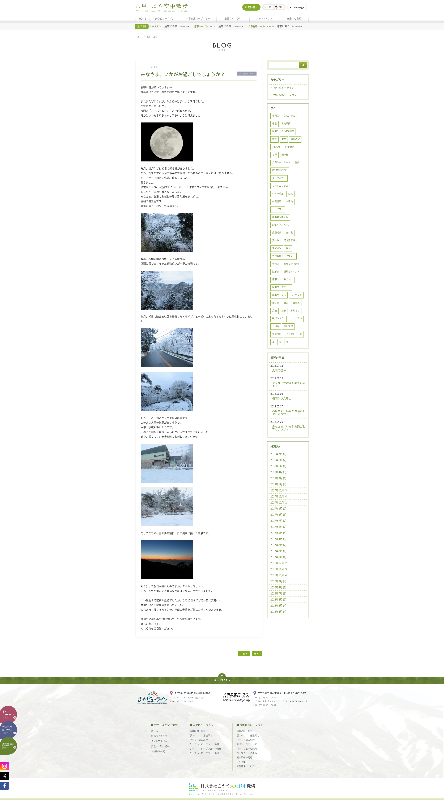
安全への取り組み (160, 746)
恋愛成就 (276, 232)
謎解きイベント (292, 271)
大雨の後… (279, 370)
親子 (288, 248)
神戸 (274, 138)
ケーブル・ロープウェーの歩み (205, 753)
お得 (274, 154)
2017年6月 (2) (278, 527)
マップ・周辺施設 (199, 739)
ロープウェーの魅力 (247, 748)
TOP (137, 36)
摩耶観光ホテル (280, 216)
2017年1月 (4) (278, 557)
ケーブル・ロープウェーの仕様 (205, 748)
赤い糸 (289, 232)
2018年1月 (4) (278, 484)
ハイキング (296, 294)
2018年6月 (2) (278, 460)
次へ (256, 653)
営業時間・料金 (198, 730)
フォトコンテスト (281, 185)
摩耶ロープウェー (281, 287)
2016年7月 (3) (278, 593)
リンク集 (241, 761)
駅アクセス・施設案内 (201, 735)
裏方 (286, 302)
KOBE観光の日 (279, 170)
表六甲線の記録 (244, 757)
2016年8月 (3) (278, 587)
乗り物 (275, 302)
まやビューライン (164, 18)
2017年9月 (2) (278, 508)
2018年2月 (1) (278, 478)
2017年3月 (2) (278, 545)
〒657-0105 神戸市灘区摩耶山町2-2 (192, 693)
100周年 (276, 146)
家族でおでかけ (292, 263)
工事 (283, 310)
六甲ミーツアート (281, 162)
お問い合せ (251, 7)
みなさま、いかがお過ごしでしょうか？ (288, 412)
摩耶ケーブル (279, 294)
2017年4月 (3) (278, 539)
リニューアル (295, 318)
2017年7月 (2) (278, 520)
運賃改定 (295, 138)
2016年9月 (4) (278, 581)
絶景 (274, 123)
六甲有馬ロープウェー (198, 18)
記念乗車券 (289, 240)
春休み (275, 263)
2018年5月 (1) (278, 466)
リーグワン (278, 209)
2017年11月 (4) (279, 496)
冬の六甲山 (289, 115)
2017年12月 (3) (279, 490)
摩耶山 (275, 279)
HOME (142, 18)
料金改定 (289, 146)
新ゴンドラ (278, 318)
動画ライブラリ (232, 18)
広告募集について (246, 766)
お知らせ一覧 (158, 751)
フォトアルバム (264, 18)
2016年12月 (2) (279, 563)
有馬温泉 (276, 201)
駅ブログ (152, 36)
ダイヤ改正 (278, 193)
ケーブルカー (279, 177)
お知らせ (295, 310)
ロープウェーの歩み (247, 753)
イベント (290, 333)
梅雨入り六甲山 (282, 398)
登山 (297, 162)
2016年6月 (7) (278, 599)
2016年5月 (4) (278, 605)
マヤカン (276, 248)
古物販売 (286, 123)
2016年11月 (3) (279, 569)
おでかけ (288, 279)
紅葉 (290, 193)
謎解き (275, 271)
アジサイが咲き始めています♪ (288, 384)
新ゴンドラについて (247, 744)
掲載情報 (276, 333)
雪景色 (275, 115)
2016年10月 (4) (279, 575)
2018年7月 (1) (278, 454)
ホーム (154, 730)
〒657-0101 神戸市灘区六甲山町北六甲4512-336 (282, 693)
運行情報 (288, 326)
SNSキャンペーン (281, 224)
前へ (244, 653)
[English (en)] (279, 7)
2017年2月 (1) (278, 551)
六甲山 (289, 201)
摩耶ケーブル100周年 (283, 131)
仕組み (275, 326)
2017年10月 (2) (279, 502)
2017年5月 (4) (278, 533)
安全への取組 (294, 18)
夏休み (275, 240)
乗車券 (284, 154)
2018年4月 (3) (278, 472)
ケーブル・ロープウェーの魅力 (205, 744)
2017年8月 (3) (278, 514)
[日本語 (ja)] (268, 7)
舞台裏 (296, 302)
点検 (274, 310)
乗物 (283, 138)
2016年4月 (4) (278, 611)
